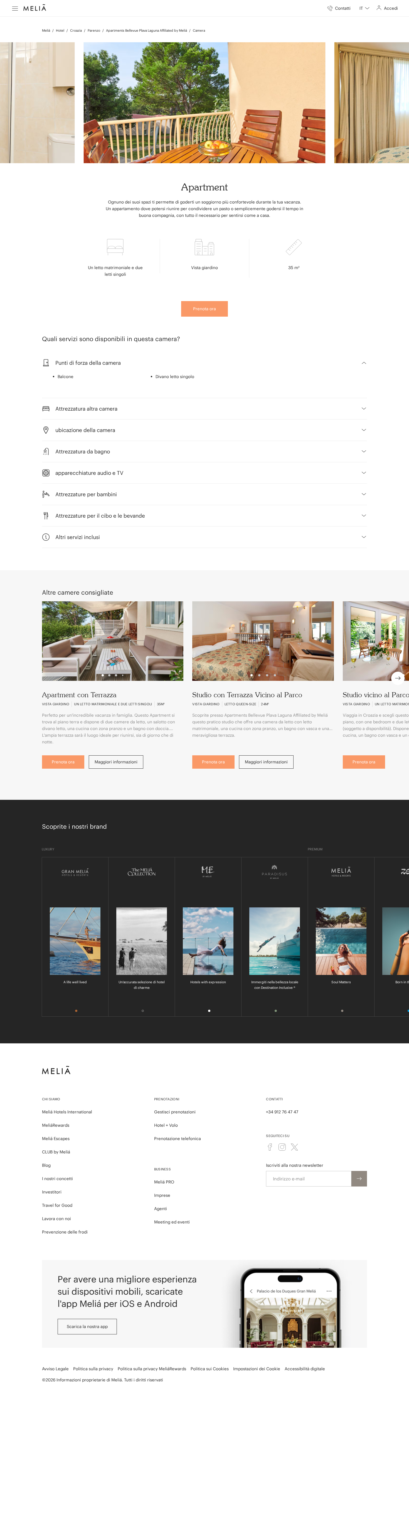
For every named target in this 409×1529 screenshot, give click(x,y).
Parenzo (94, 30)
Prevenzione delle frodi (65, 1232)
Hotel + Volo (166, 1125)
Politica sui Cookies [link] (210, 1368)
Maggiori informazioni (116, 762)
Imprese (162, 1195)
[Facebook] (270, 1147)
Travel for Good (57, 1205)
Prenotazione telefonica (177, 1138)
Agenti (160, 1208)
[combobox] (364, 8)
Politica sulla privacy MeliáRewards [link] (152, 1368)
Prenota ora (204, 308)
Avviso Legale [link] (55, 1368)
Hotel (60, 30)
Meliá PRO (164, 1182)
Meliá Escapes (56, 1138)
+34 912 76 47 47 (282, 1112)
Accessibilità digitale (305, 1368)
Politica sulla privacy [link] (93, 1368)
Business (162, 1169)
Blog (46, 1165)
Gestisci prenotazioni (175, 1112)
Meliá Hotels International (67, 1112)
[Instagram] (282, 1147)
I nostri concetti (57, 1178)
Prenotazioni (166, 1099)
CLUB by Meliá (56, 1152)
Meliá (46, 30)
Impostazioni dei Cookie (256, 1368)
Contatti (274, 1099)
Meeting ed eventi (172, 1222)
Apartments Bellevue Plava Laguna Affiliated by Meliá (146, 30)
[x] (294, 1147)
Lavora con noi (56, 1218)
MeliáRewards (55, 1125)
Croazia (76, 30)
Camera (199, 30)
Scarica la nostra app (87, 1326)
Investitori (51, 1192)
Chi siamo (51, 1099)
